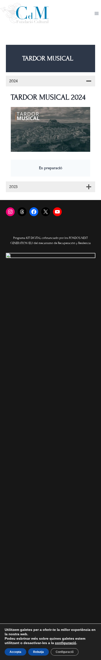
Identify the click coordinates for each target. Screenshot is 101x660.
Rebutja (38, 652)
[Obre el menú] (96, 13)
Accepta (15, 652)
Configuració (65, 652)
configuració (65, 643)
